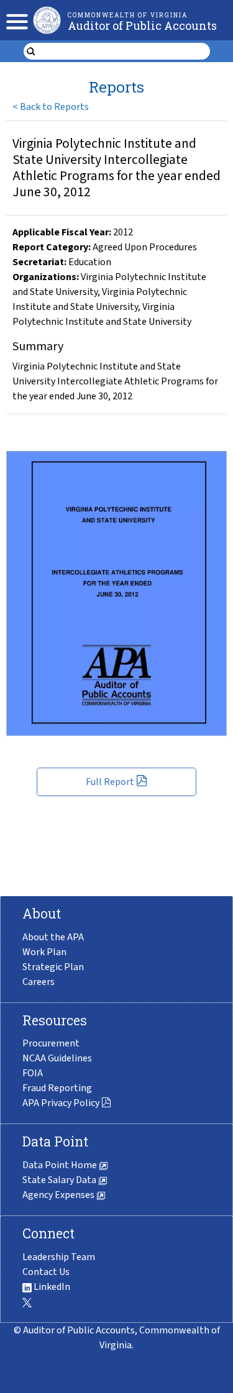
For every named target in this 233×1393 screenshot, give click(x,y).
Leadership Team (58, 1257)
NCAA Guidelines (57, 1058)
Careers (38, 982)
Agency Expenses (59, 1195)
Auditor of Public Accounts (142, 25)
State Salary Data (60, 1180)
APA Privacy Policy (60, 1103)
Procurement (51, 1043)
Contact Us (46, 1272)
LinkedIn (51, 1287)
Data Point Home (60, 1165)
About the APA (53, 937)
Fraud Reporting (57, 1088)
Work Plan (44, 952)
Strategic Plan (53, 967)
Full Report (110, 782)
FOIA (32, 1073)
